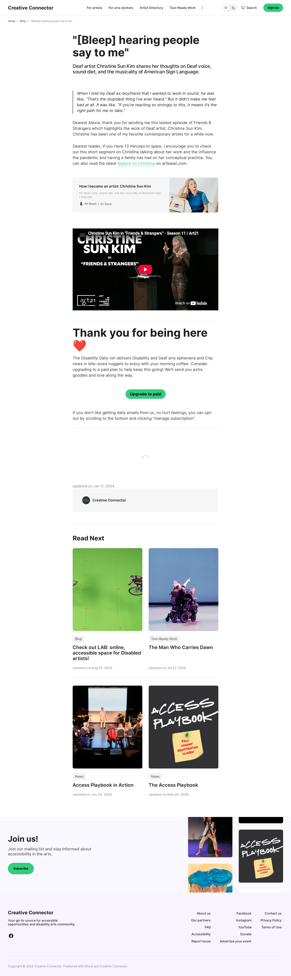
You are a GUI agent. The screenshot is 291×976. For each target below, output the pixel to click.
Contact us (273, 913)
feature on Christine (136, 163)
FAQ (208, 927)
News (79, 776)
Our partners (201, 920)
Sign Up (273, 7)
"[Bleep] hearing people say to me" (51, 21)
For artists (94, 8)
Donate (245, 934)
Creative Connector (113, 966)
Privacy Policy (271, 920)
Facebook (244, 913)
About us (204, 913)
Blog (23, 21)
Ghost (89, 966)
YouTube (244, 927)
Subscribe (20, 868)
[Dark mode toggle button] (229, 7)
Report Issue (201, 941)
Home (11, 21)
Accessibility (201, 934)
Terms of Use (271, 927)
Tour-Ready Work (182, 8)
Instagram (243, 920)
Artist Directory (151, 8)
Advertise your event (235, 941)
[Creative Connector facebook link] (11, 935)
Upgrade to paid (145, 394)
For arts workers (121, 8)
